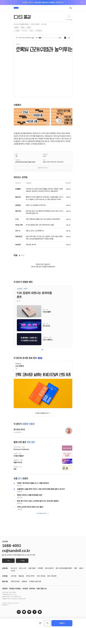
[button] (42, 349)
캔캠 (75, 568)
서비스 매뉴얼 (41, 576)
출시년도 (45, 154)
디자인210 (18, 363)
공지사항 (13, 576)
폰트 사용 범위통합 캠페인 (64, 568)
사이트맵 (25, 588)
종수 (16, 154)
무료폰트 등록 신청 (35, 581)
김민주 (22, 162)
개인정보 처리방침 (15, 588)
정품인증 (21, 576)
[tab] (65, 37)
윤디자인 (17, 162)
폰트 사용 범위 (51, 576)
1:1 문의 (22, 560)
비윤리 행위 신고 (41, 588)
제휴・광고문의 (15, 581)
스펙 (44, 160)
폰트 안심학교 (49, 568)
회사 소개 (14, 568)
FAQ (8, 560)
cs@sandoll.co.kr (16, 550)
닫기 (81, 2)
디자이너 (17, 160)
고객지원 (5, 576)
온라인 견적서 (30, 576)
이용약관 (5, 588)
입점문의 (24, 581)
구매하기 (62, 623)
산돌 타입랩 (31, 568)
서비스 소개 (22, 568)
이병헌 (29, 162)
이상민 (33, 162)
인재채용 (40, 568)
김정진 (26, 162)
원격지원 (32, 588)
